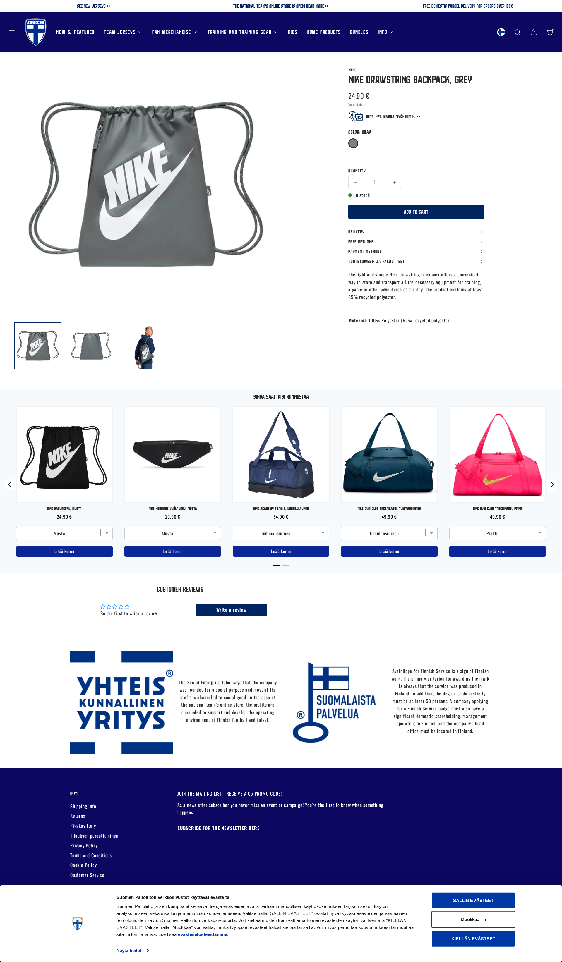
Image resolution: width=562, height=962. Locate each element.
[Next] (552, 484)
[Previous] (10, 484)
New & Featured (75, 31)
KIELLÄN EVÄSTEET (473, 938)
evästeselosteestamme (202, 934)
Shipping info (83, 806)
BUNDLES (359, 31)
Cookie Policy (83, 864)
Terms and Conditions (91, 855)
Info (382, 31)
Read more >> (317, 6)
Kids (292, 31)
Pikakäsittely (83, 825)
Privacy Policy (84, 845)
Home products (324, 31)
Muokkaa (470, 919)
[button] (12, 32)
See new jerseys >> (93, 6)
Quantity (357, 170)
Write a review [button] (231, 609)
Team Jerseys (120, 31)
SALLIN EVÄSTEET (473, 900)
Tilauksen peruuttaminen (94, 835)
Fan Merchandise (171, 31)
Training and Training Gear (240, 31)
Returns (77, 815)
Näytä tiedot (128, 950)
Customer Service (87, 874)
